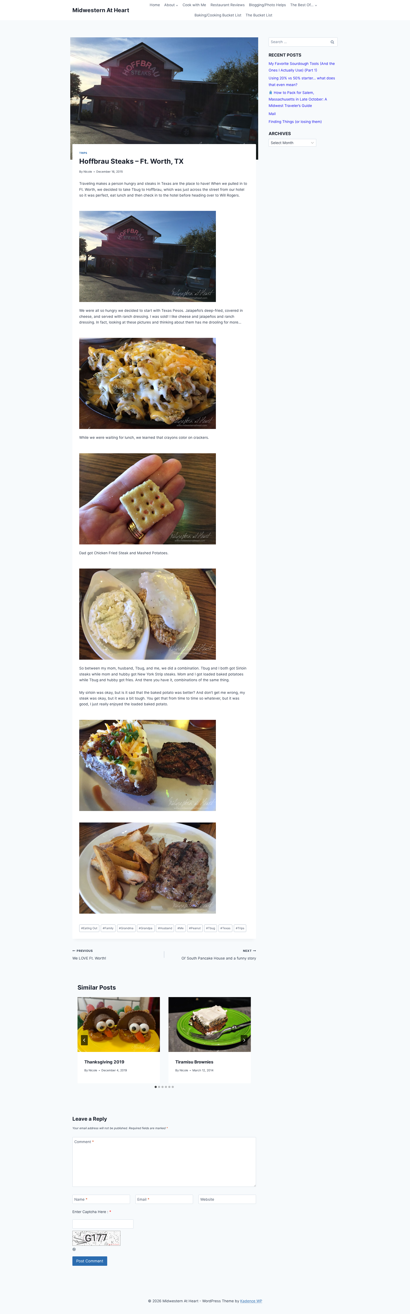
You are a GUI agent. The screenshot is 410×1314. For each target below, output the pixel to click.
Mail (272, 114)
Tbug (210, 928)
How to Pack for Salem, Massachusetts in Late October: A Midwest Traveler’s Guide (298, 99)
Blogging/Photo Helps (267, 5)
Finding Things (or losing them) (295, 122)
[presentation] (119, 1024)
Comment (84, 1142)
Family (108, 928)
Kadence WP (251, 1301)
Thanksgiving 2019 (104, 1062)
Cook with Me (194, 5)
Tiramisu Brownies (194, 1062)
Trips (83, 153)
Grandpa (145, 928)
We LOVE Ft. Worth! (89, 954)
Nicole (87, 171)
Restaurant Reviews (228, 5)
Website (207, 1199)
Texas (225, 928)
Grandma (126, 928)
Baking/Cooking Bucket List (218, 15)
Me (180, 928)
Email (143, 1199)
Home (155, 5)
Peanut (195, 928)
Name (81, 1199)
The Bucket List (259, 15)
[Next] (244, 1040)
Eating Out (89, 928)
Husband (165, 928)
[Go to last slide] (84, 1040)
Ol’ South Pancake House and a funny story (219, 954)
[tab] (156, 1087)
